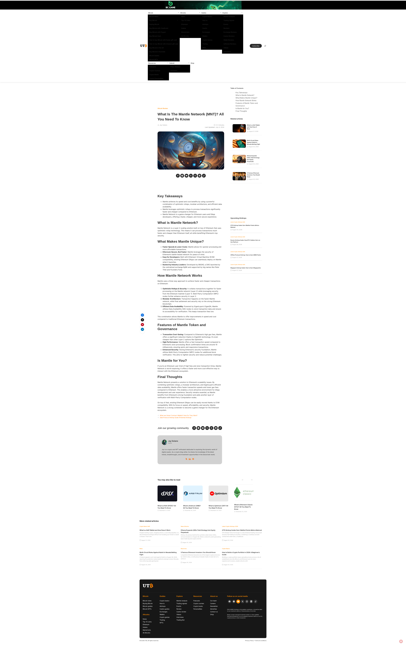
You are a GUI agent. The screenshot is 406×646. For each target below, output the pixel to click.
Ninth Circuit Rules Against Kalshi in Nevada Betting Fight (253, 142)
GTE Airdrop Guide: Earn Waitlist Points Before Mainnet (242, 530)
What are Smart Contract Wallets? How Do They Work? (178, 415)
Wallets (204, 36)
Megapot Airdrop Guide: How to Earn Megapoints (245, 268)
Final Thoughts (241, 111)
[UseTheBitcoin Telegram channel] (234, 601)
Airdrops (205, 24)
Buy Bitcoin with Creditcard (158, 28)
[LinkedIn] (190, 459)
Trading (205, 44)
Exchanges (206, 32)
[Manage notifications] (401, 641)
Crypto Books (154, 74)
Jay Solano (163, 125)
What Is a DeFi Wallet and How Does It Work (253, 127)
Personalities (197, 609)
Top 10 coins (147, 622)
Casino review (181, 612)
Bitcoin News (153, 16)
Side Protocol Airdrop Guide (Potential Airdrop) (175, 417)
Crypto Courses (154, 70)
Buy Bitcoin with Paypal (157, 32)
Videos (226, 48)
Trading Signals (229, 20)
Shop (192, 63)
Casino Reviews (229, 36)
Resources (152, 63)
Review (178, 609)
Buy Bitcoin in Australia (157, 52)
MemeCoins (185, 32)
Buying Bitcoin (154, 24)
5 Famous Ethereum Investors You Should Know (253, 175)
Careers (213, 603)
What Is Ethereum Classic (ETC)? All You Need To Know (243, 507)
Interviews (227, 52)
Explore (225, 13)
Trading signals (181, 603)
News (183, 16)
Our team (213, 601)
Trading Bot (180, 620)
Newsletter (214, 606)
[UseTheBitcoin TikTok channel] (255, 601)
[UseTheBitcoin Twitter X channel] (242, 601)
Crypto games (164, 617)
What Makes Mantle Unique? (246, 98)
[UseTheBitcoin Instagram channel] (247, 601)
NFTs (204, 48)
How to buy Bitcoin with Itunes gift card (163, 40)
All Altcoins (185, 36)
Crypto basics (164, 601)
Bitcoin (150, 13)
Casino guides (164, 609)
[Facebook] (193, 459)
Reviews (226, 28)
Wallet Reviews (229, 40)
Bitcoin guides (147, 606)
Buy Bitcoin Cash (155, 36)
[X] (186, 459)
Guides (203, 13)
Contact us (214, 612)
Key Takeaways (241, 92)
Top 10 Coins (185, 20)
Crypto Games (207, 40)
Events (226, 24)
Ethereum (184, 24)
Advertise (173, 70)
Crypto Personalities (156, 78)
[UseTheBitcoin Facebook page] (229, 601)
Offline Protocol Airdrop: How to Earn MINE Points (245, 255)
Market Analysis (229, 16)
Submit (171, 63)
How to (204, 20)
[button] (178, 13)
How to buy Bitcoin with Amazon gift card (163, 44)
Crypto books (198, 606)
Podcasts (152, 67)
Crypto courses (198, 603)
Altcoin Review (163, 108)
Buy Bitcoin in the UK (156, 48)
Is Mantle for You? (242, 108)
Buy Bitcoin (153, 20)
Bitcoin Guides (154, 55)
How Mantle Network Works (246, 100)
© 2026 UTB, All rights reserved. (149, 640)
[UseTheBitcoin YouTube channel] (238, 601)
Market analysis (181, 601)
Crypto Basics (207, 16)
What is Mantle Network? (245, 95)
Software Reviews (230, 44)
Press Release (175, 67)
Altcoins (183, 13)
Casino (204, 28)
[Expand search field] (265, 46)
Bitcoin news (147, 601)
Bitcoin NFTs (153, 59)
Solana (183, 28)
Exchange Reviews (230, 32)
